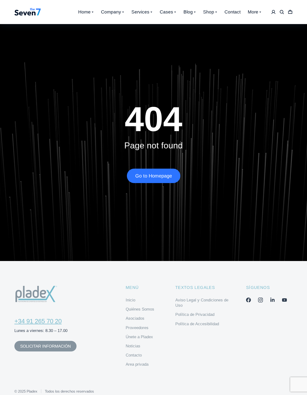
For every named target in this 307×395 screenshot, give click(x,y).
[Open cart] (290, 12)
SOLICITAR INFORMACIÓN (45, 346)
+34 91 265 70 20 (38, 321)
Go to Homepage (153, 175)
